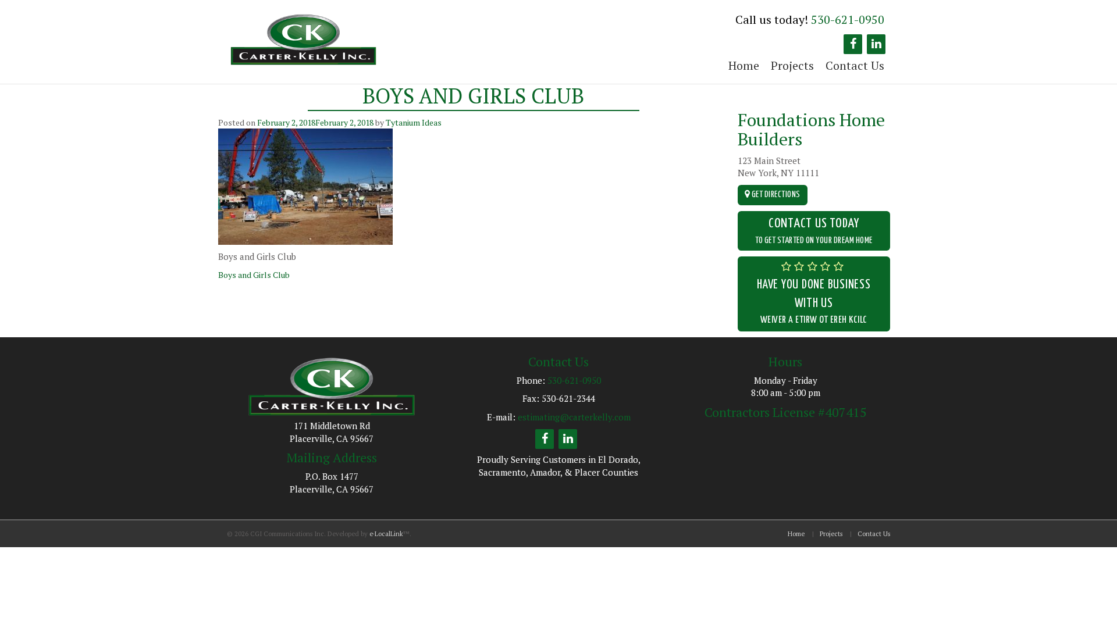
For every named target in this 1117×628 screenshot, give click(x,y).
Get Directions (775, 194)
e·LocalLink (386, 533)
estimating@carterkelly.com (574, 417)
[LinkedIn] (876, 44)
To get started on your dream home (814, 231)
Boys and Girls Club (254, 274)
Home (743, 65)
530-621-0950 (847, 19)
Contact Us (855, 65)
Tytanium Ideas (414, 122)
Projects (792, 65)
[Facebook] (853, 44)
